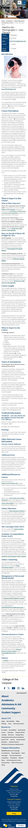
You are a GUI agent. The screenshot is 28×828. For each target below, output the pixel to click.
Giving (14, 813)
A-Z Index (4, 730)
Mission (21, 758)
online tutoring (18, 529)
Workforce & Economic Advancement (12, 744)
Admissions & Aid (11, 704)
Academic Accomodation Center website (13, 556)
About (5, 696)
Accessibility (12, 730)
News (3, 760)
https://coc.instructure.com (9, 483)
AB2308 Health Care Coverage (10, 751)
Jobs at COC (5, 739)
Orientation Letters (7, 23)
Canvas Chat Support (7, 503)
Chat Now (21, 825)
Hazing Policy (20, 735)
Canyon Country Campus (14, 802)
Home (3, 21)
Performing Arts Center (14, 760)
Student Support (11, 712)
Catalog (3, 735)
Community (8, 708)
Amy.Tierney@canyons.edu (18, 41)
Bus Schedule (10, 721)
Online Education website (16, 511)
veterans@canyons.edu (8, 653)
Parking (3, 723)
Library (6, 660)
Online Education (19, 21)
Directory (11, 735)
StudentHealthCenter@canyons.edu (12, 607)
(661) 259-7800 (14, 794)
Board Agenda (15, 753)
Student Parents (14, 742)
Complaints (4, 758)
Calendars (10, 732)
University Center (18, 723)
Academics (9, 21)
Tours (9, 723)
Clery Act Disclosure (15, 755)
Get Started (21, 693)
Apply (3, 721)
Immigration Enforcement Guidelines (12, 737)
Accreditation (5, 753)
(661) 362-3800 (14, 807)
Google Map (14, 796)
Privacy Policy (5, 762)
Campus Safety (19, 732)
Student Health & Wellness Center (14, 598)
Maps (17, 721)
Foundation (13, 758)
